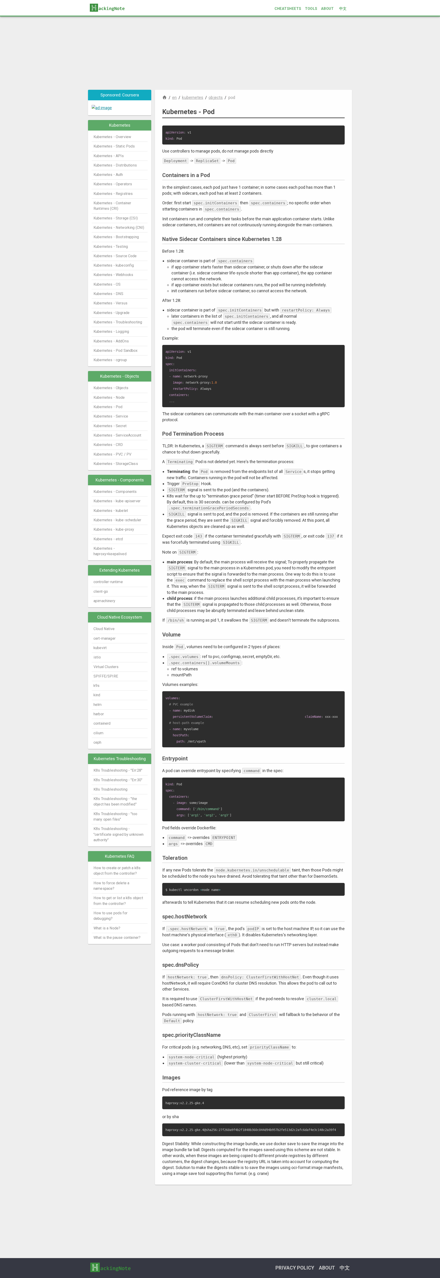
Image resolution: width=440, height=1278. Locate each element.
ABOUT (327, 8)
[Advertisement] (220, 53)
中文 (343, 8)
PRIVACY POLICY (294, 1268)
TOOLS (311, 8)
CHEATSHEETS (288, 8)
